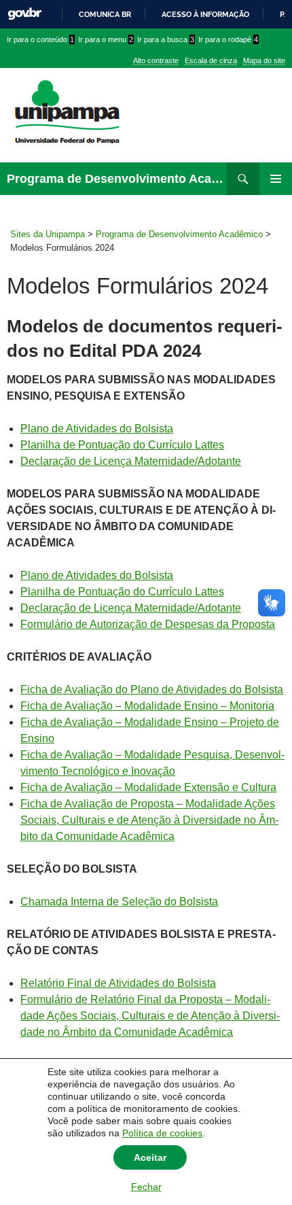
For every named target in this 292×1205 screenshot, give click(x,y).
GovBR (24, 13)
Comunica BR (105, 14)
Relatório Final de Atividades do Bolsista (118, 983)
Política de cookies (162, 1133)
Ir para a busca (165, 39)
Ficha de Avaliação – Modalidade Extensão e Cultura (148, 787)
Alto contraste (156, 60)
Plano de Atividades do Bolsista (96, 428)
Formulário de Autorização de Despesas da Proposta (147, 624)
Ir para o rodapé (228, 39)
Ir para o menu (105, 39)
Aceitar (150, 1157)
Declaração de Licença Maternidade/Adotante (130, 461)
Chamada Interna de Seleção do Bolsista (119, 901)
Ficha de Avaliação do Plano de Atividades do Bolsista (151, 689)
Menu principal (275, 178)
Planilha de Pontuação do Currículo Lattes (122, 445)
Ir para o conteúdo (40, 39)
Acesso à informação (205, 14)
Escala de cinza (211, 60)
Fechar (146, 1186)
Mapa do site (264, 60)
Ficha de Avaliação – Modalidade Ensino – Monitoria (147, 706)
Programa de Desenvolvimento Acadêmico (117, 179)
